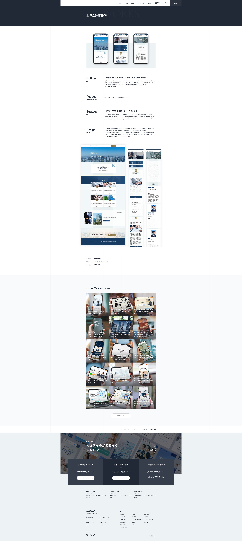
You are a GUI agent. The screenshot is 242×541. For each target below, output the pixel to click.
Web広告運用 (123, 522)
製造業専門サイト (104, 525)
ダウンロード (147, 522)
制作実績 (145, 429)
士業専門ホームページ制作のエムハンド (132, 429)
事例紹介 (144, 3)
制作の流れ (122, 525)
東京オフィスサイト (104, 517)
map (88, 497)
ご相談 (175, 3)
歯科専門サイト (90, 522)
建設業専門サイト (90, 525)
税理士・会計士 (97, 265)
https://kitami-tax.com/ (101, 261)
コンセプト (122, 517)
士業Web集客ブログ (148, 514)
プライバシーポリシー (148, 517)
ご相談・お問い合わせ (148, 519)
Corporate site (90, 517)
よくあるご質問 (123, 527)
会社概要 (122, 514)
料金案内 (132, 3)
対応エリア (150, 3)
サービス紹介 (123, 519)
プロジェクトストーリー (137, 519)
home (121, 511)
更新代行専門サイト (104, 520)
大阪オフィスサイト (91, 520)
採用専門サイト (103, 522)
